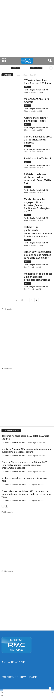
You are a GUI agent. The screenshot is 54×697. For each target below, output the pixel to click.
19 (22, 300)
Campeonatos (36, 68)
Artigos (25, 68)
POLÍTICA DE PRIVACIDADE (19, 677)
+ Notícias (16, 68)
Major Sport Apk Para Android (36, 100)
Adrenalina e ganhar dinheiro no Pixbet (36, 119)
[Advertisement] (27, 28)
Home (18, 75)
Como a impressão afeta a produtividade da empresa (38, 139)
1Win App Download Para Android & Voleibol (37, 81)
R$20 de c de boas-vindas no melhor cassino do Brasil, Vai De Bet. (37, 179)
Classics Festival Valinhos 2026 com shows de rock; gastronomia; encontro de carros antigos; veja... (26, 494)
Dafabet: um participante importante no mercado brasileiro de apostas (38, 231)
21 (32, 300)
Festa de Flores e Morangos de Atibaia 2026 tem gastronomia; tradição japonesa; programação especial (24, 465)
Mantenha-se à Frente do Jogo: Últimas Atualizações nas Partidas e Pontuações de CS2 (37, 205)
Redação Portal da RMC (37, 90)
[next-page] (6, 506)
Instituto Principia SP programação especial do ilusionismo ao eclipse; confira (26, 450)
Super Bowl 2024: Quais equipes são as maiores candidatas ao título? (37, 255)
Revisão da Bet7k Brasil (37, 158)
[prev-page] (3, 506)
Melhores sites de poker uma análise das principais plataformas (38, 276)
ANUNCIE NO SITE (13, 662)
